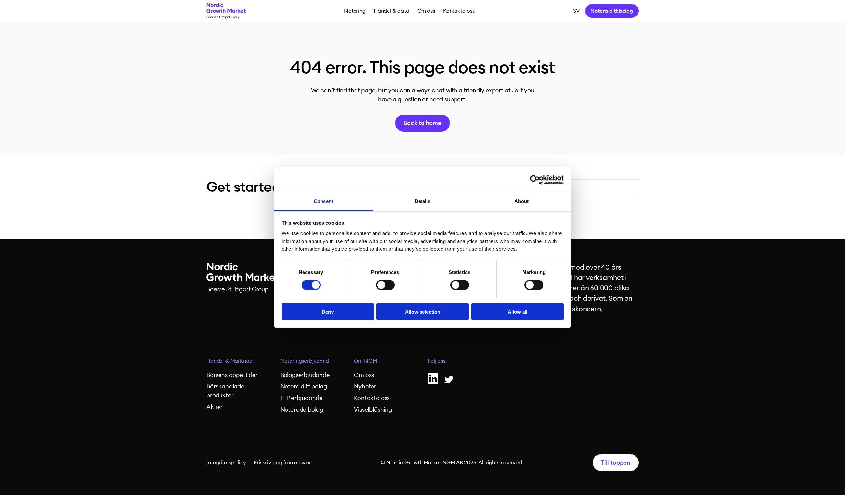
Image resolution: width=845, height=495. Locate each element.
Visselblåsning (373, 409)
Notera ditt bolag (612, 11)
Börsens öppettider (232, 375)
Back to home (422, 123)
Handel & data (391, 11)
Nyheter (365, 386)
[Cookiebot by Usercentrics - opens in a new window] (535, 179)
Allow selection (422, 311)
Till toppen (615, 463)
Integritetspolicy (226, 462)
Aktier (214, 407)
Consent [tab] (323, 201)
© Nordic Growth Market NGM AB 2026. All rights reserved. (452, 462)
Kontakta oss (459, 11)
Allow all (517, 311)
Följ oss (436, 361)
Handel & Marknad (229, 361)
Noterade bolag (301, 409)
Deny (328, 311)
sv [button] (576, 11)
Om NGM (365, 361)
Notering (355, 11)
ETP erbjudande (301, 398)
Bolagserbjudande (305, 375)
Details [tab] (423, 201)
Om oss (426, 11)
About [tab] (521, 201)
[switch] (385, 285)
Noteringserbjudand (304, 361)
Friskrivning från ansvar (282, 462)
